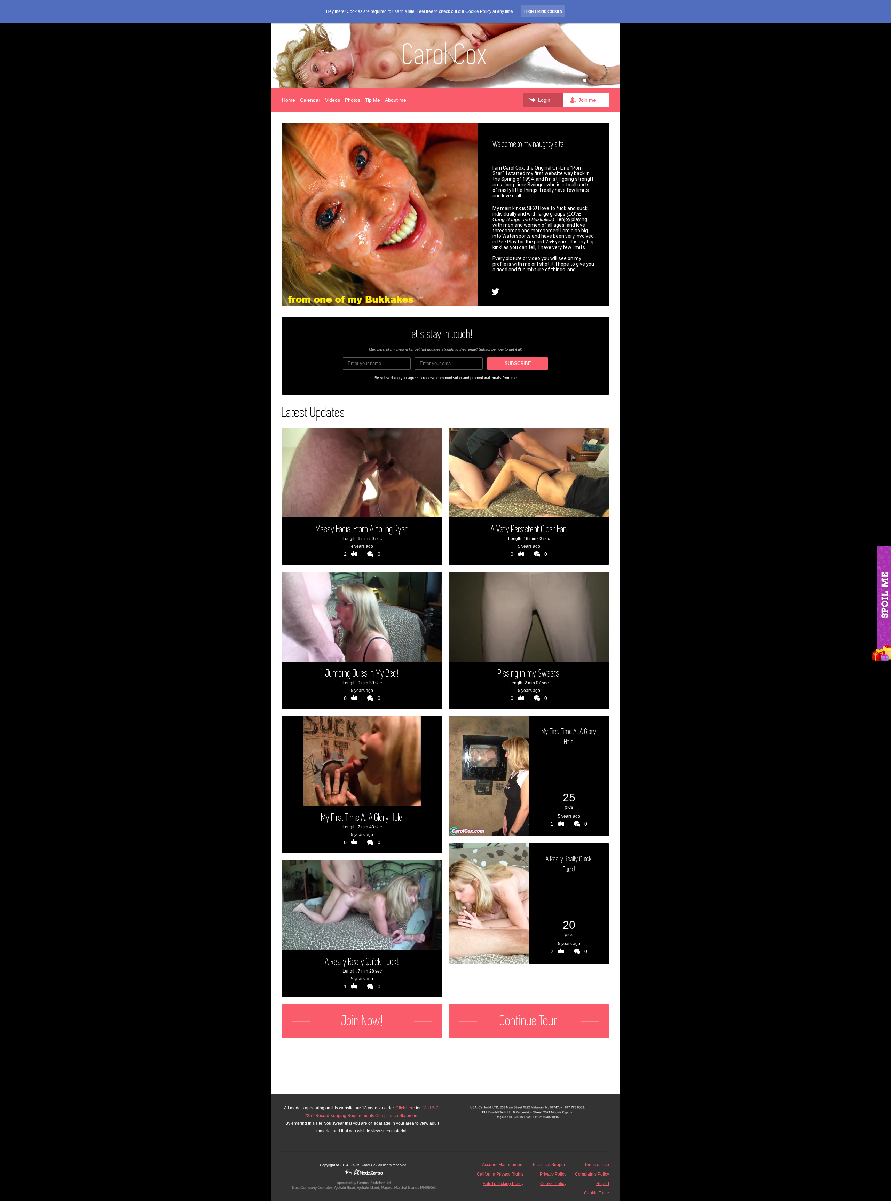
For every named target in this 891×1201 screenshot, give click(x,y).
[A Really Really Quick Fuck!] (489, 903)
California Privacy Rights (500, 1174)
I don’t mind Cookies (543, 11)
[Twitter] (499, 291)
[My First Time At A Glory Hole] (489, 776)
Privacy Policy (553, 1174)
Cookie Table (596, 1193)
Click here (405, 1108)
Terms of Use (596, 1164)
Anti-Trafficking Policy (503, 1183)
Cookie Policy (553, 1183)
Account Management (502, 1164)
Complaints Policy (592, 1174)
